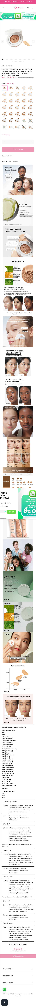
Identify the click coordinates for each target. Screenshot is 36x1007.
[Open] (4, 1002)
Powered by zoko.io (3, 518)
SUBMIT (11, 512)
